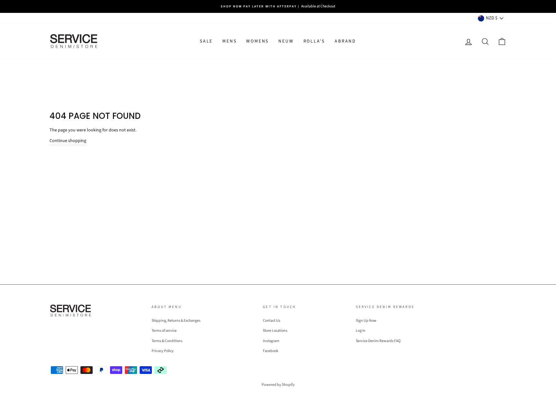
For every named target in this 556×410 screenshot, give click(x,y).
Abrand (345, 41)
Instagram (271, 341)
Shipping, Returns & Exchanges (176, 320)
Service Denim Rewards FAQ (378, 341)
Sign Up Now (366, 320)
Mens (229, 41)
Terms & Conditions (167, 341)
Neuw (285, 41)
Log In (361, 330)
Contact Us (271, 320)
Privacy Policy (163, 351)
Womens (257, 41)
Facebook (270, 351)
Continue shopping (68, 141)
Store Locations (275, 330)
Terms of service (164, 330)
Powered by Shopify (278, 384)
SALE (206, 41)
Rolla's (314, 41)
